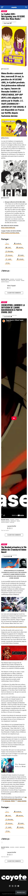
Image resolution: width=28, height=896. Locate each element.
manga (18, 280)
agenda (12, 279)
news (23, 280)
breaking (13, 521)
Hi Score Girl (19, 279)
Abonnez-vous (21, 892)
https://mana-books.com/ (8, 227)
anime (17, 519)
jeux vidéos (5, 280)
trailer (12, 522)
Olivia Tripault (7, 23)
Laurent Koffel (7, 316)
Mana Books (12, 280)
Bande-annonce (6, 521)
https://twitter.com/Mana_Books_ (10, 232)
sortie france (5, 281)
